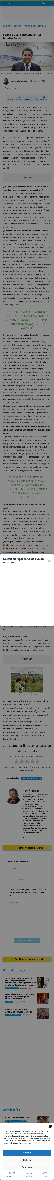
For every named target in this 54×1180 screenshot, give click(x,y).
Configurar (27, 1167)
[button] (50, 1126)
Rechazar (27, 1160)
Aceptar (27, 1152)
